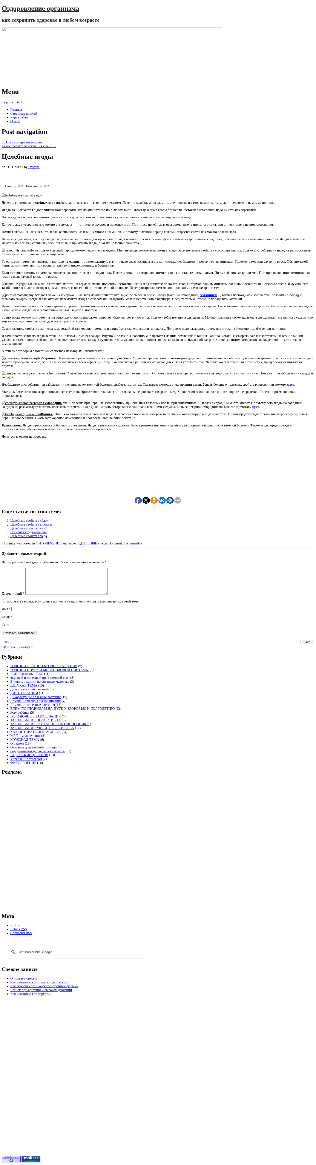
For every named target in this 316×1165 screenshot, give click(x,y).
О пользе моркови (23, 978)
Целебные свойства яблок (29, 520)
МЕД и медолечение (25, 735)
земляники (208, 295)
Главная (16, 109)
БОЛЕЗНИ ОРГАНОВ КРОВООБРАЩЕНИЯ (43, 666)
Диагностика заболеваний (29, 689)
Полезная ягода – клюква (28, 532)
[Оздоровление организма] (158, 55)
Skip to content (12, 102)
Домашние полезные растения (32, 705)
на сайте (11, 646)
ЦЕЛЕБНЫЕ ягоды (92, 543)
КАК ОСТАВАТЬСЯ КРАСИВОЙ (35, 732)
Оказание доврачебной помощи (33, 747)
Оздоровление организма (40, 8)
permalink (135, 543)
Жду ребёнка (19, 712)
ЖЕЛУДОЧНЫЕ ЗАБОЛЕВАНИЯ (35, 716)
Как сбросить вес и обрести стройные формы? (44, 986)
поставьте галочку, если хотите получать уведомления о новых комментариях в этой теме (72, 601)
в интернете (26, 646)
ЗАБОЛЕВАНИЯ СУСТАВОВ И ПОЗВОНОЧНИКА (49, 724)
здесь (290, 384)
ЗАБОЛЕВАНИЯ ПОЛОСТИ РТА (35, 720)
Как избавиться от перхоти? (30, 994)
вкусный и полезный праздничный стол (39, 677)
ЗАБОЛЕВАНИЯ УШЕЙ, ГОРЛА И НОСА (42, 728)
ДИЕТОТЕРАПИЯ (24, 693)
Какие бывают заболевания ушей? (29, 146)
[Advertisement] (52, 175)
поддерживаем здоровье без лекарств (37, 751)
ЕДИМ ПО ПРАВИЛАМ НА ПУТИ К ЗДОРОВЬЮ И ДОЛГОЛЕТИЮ (62, 708)
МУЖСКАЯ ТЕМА (24, 739)
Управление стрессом (26, 759)
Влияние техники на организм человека (39, 681)
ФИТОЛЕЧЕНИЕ (49, 543)
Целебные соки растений (28, 528)
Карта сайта (19, 117)
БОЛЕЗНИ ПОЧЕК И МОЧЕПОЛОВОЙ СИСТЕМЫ (49, 670)
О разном (17, 743)
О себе (15, 121)
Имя (6, 609)
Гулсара (34, 167)
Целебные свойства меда (28, 536)
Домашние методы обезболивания (35, 701)
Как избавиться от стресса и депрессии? (39, 982)
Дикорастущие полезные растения (35, 697)
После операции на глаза (22, 142)
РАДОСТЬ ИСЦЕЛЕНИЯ (29, 755)
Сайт (5, 625)
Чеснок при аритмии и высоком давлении (41, 990)
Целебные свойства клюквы (31, 524)
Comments (21, 933)
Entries (18, 929)
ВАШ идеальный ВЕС (26, 674)
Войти (15, 925)
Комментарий (13, 593)
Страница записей (23, 113)
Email (7, 617)
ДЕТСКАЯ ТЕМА (23, 685)
